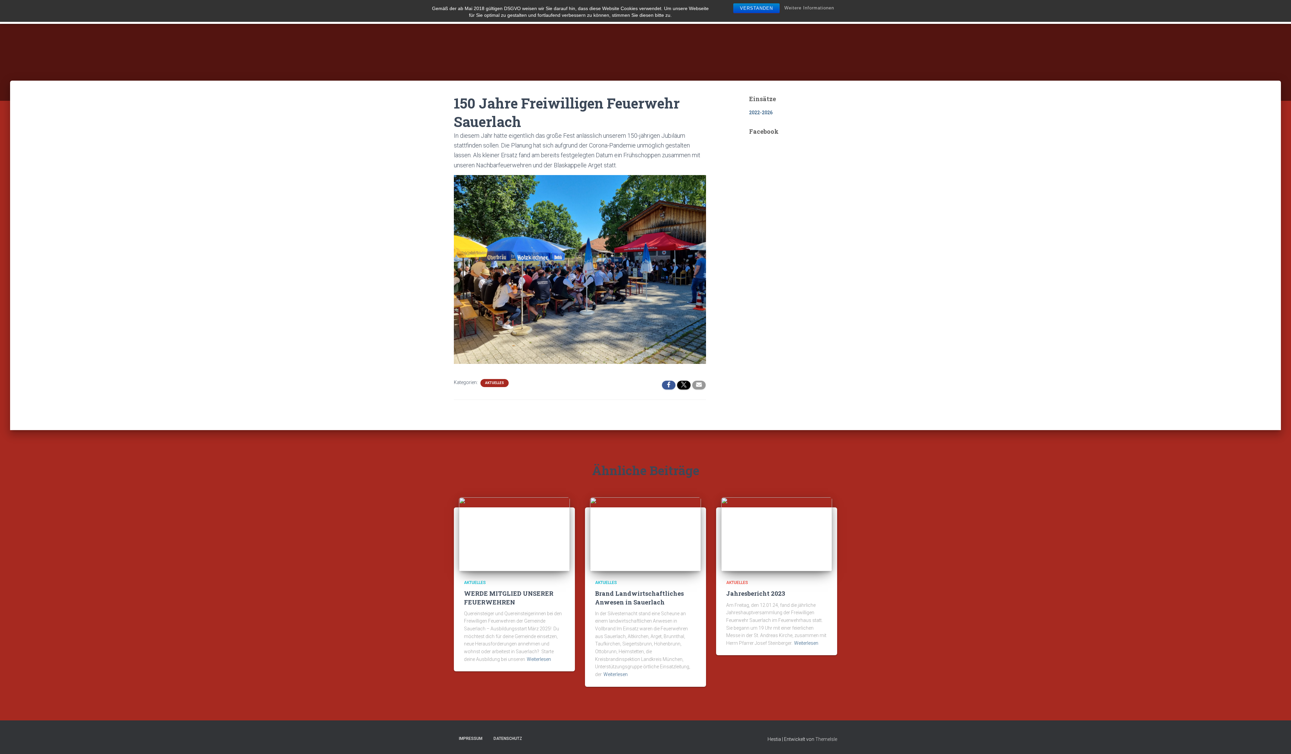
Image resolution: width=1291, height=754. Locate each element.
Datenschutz (508, 738)
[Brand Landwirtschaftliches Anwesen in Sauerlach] (645, 534)
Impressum (470, 738)
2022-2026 (761, 112)
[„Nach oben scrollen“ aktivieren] (1277, 740)
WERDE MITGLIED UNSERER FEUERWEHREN (508, 597)
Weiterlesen (539, 659)
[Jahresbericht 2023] (776, 534)
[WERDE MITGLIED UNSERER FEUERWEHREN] (514, 534)
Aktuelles (494, 383)
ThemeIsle (826, 739)
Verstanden (756, 8)
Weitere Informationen (809, 7)
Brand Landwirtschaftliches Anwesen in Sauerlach (639, 597)
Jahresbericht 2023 (755, 593)
